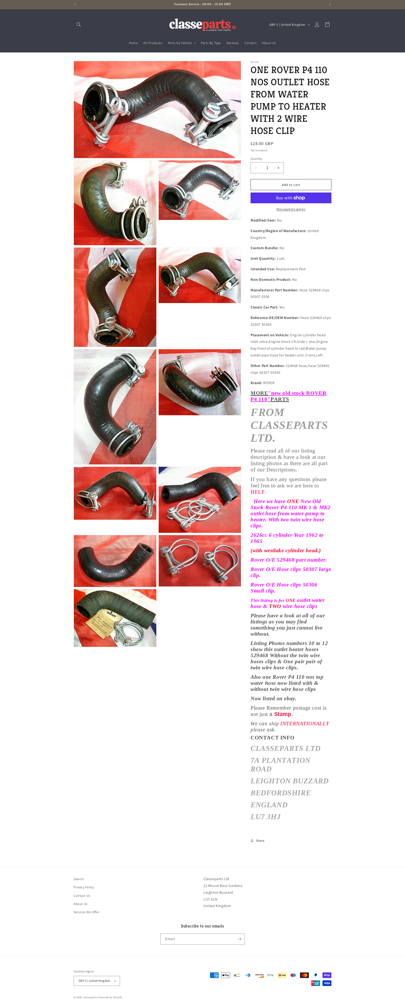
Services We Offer (86, 912)
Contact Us (82, 895)
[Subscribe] (239, 939)
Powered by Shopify (110, 997)
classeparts (90, 997)
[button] (79, 24)
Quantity (256, 159)
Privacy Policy (84, 887)
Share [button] (260, 840)
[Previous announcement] (75, 4)
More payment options (291, 209)
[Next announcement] (330, 4)
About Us (81, 904)
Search (79, 879)
